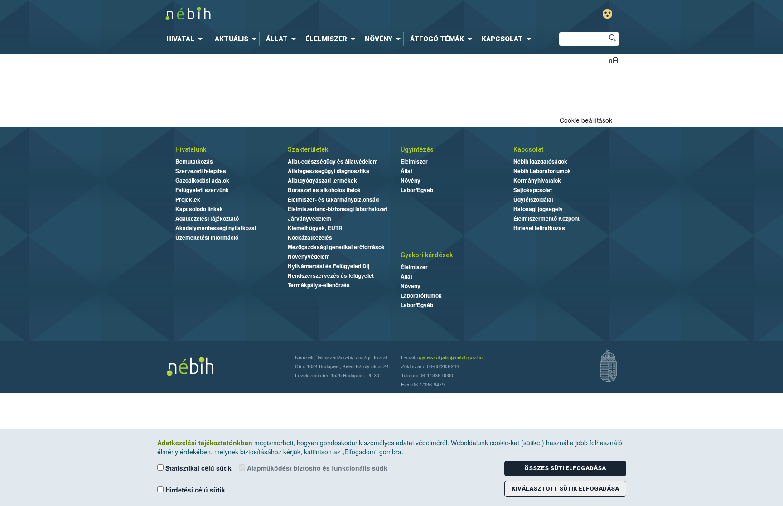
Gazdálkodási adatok (202, 180)
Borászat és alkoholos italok (324, 190)
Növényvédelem (309, 256)
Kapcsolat (528, 149)
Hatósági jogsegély (538, 209)
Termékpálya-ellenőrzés (319, 285)
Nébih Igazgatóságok (540, 161)
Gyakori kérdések (427, 255)
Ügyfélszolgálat (533, 199)
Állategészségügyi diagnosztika (328, 171)
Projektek (187, 199)
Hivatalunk (190, 149)
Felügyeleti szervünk (202, 190)
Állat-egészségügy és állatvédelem (333, 161)
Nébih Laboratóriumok (542, 171)
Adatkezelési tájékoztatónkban (204, 442)
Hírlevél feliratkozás (539, 228)
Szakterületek (308, 149)
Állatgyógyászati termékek (322, 180)
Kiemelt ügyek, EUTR (315, 228)
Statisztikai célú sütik (198, 467)
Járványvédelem (309, 218)
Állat (406, 171)
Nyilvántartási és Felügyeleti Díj (328, 266)
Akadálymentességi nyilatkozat (215, 228)
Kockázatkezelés (310, 237)
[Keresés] (612, 39)
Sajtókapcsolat (532, 190)
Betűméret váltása (613, 60)
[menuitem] (186, 39)
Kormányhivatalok (537, 180)
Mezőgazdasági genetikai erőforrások (336, 247)
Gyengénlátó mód (607, 14)
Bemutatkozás (194, 161)
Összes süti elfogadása (565, 468)
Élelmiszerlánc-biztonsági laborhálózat (337, 209)
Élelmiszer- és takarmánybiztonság (333, 199)
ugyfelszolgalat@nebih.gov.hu (450, 357)
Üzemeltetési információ (206, 237)
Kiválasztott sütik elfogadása (565, 488)
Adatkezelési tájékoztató (207, 218)
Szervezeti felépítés (200, 171)
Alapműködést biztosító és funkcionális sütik (316, 467)
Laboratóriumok (421, 295)
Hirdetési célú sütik (194, 489)
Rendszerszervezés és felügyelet (331, 275)
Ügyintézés (417, 149)
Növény (410, 180)
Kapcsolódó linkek (199, 209)
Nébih (295, 14)
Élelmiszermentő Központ (546, 218)
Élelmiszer (414, 161)
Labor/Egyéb (417, 190)
